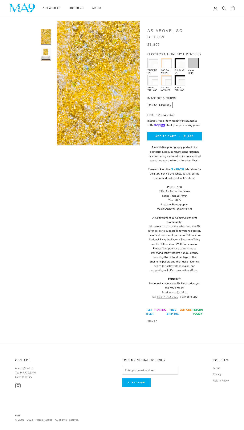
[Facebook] (162, 320)
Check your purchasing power (183, 125)
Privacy (217, 374)
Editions (186, 310)
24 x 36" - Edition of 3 (159, 104)
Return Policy (221, 380)
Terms (216, 368)
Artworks (52, 8)
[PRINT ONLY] (193, 63)
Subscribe (136, 382)
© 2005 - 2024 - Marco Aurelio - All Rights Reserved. (47, 420)
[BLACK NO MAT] (179, 63)
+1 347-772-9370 (167, 297)
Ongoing (76, 8)
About (97, 8)
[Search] (224, 8)
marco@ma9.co (178, 292)
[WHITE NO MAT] (152, 63)
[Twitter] (168, 320)
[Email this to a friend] (181, 320)
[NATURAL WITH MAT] (166, 80)
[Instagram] (18, 385)
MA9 (18, 415)
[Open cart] (232, 8)
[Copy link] (188, 320)
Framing (160, 310)
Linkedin (175, 320)
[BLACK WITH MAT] (179, 80)
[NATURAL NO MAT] (166, 63)
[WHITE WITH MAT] (152, 80)
